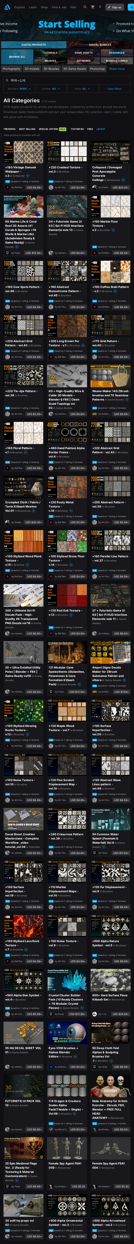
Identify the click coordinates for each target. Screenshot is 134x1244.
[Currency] (100, 7)
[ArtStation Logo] (7, 7)
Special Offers (52, 129)
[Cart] (93, 7)
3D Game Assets (74, 68)
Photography (11, 68)
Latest (100, 129)
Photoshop (97, 68)
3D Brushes (51, 68)
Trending (9, 129)
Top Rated (77, 129)
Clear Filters (114, 88)
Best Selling (27, 129)
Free (90, 129)
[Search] (85, 7)
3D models (32, 68)
